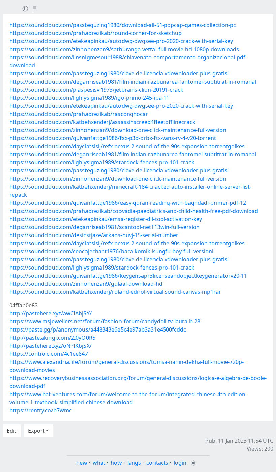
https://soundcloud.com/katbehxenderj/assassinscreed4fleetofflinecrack (102, 122)
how (116, 462)
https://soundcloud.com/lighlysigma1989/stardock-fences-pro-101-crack (101, 162)
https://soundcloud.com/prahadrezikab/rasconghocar (78, 114)
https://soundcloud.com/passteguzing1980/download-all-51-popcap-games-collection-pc (122, 25)
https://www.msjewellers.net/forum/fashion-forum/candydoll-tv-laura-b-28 (104, 321)
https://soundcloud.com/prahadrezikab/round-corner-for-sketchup (95, 33)
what (99, 462)
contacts (157, 462)
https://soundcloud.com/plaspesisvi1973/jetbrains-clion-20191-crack (96, 89)
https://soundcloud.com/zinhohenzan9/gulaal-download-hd (85, 283)
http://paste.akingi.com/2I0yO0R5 (52, 337)
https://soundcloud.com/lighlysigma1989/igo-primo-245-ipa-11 (89, 97)
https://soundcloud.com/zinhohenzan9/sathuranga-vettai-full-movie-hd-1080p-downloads (124, 49)
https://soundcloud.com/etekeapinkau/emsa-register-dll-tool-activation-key (105, 219)
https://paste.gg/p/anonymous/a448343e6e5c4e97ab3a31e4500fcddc (97, 329)
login (180, 462)
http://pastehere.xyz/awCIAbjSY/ (50, 313)
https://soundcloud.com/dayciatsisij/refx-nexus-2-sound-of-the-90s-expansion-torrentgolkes (127, 146)
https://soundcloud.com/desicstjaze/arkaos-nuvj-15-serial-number (93, 235)
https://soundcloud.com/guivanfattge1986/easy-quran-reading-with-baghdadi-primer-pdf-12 (127, 203)
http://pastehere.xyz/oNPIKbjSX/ (50, 345)
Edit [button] (11, 430)
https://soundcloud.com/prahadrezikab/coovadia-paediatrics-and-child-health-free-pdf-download (133, 211)
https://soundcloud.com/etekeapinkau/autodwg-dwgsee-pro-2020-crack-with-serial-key (121, 41)
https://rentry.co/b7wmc (40, 410)
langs (134, 462)
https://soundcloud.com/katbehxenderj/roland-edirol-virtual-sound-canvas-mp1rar (115, 291)
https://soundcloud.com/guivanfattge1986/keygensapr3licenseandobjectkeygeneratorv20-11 (128, 275)
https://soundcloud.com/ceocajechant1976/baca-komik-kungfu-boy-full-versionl (111, 251)
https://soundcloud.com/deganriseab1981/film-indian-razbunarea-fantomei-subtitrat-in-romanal (132, 81)
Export (36, 430)
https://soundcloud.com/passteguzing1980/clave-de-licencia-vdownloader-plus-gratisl (119, 73)
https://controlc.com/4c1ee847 (48, 353)
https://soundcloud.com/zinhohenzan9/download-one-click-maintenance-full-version (117, 130)
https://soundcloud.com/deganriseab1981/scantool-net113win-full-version (104, 227)
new (81, 462)
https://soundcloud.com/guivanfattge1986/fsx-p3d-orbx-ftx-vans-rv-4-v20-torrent (112, 138)
